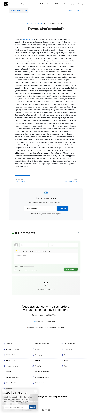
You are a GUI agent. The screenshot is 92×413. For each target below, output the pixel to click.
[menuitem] (73, 4)
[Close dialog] (35, 391)
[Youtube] (49, 410)
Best (64, 232)
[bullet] (39, 251)
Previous (69, 10)
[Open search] (79, 4)
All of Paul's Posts (22, 175)
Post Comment (70, 269)
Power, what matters (70, 180)
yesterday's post (27, 39)
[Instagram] (46, 410)
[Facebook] (43, 410)
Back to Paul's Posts (20, 10)
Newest (70, 232)
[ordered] (36, 251)
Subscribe (63, 208)
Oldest (77, 232)
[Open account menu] (82, 4)
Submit (32, 407)
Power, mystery (20, 180)
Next (78, 10)
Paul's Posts (34, 23)
